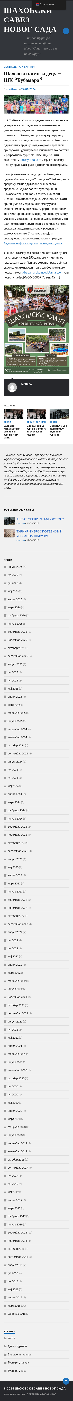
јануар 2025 (15, 721)
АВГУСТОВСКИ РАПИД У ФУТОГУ (40, 519)
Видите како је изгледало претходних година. (33, 243)
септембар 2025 (18, 656)
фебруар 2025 (17, 712)
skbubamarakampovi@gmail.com (42, 272)
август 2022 (15, 932)
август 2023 (15, 859)
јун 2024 (13, 777)
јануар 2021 (15, 1062)
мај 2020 (13, 1102)
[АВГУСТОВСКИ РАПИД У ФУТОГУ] (9, 521)
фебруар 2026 (17, 615)
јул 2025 (13, 672)
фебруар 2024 (17, 810)
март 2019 (14, 1208)
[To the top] (66, 1381)
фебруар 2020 (17, 1127)
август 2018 (15, 1265)
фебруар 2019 (17, 1216)
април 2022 (15, 964)
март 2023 (14, 883)
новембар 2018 (17, 1240)
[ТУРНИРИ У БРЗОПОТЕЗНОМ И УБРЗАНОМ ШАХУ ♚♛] (9, 533)
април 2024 (15, 794)
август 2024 (15, 761)
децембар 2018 (17, 1232)
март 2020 (14, 1118)
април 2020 (15, 1110)
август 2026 (15, 566)
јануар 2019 (15, 1224)
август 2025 (15, 664)
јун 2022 (13, 948)
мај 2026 (13, 591)
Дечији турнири (24, 66)
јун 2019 (13, 1183)
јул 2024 (13, 769)
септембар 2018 (18, 1256)
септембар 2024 (18, 753)
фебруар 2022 (17, 980)
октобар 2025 (16, 647)
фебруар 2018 (17, 1313)
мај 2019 (13, 1191)
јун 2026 (13, 583)
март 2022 (14, 972)
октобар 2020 (16, 1078)
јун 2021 (13, 1029)
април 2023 (15, 875)
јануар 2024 (15, 818)
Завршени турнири (20, 1354)
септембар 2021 (18, 1013)
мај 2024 (13, 786)
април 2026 (15, 599)
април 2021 (15, 1045)
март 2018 (14, 1305)
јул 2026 (13, 574)
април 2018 (15, 1297)
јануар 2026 (15, 623)
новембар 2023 (17, 834)
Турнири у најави (18, 1362)
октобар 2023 (16, 842)
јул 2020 (13, 1086)
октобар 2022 (16, 915)
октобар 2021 (16, 1005)
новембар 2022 (17, 907)
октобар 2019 (16, 1159)
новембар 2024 (17, 737)
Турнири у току (17, 1370)
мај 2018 (13, 1289)
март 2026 (14, 607)
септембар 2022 (18, 924)
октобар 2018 (16, 1248)
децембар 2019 (17, 1143)
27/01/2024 (28, 89)
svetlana (12, 89)
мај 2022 (13, 956)
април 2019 (15, 1200)
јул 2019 (13, 1175)
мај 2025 (13, 688)
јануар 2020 (15, 1135)
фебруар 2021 (17, 1053)
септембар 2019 (18, 1167)
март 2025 (14, 704)
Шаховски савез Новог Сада (40, 1388)
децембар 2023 (17, 826)
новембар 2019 (17, 1151)
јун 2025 (13, 680)
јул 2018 (13, 1273)
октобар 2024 (16, 745)
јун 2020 (13, 1094)
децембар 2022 (17, 899)
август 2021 (15, 1021)
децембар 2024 (17, 729)
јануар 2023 (15, 891)
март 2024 (14, 802)
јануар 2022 (15, 988)
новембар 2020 (17, 1070)
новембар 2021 (17, 997)
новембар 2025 (17, 639)
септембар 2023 (18, 850)
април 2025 (15, 696)
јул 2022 (13, 940)
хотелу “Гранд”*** (31, 160)
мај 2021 (13, 1037)
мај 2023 (13, 867)
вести (8, 66)
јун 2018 (13, 1281)
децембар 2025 (17, 631)
